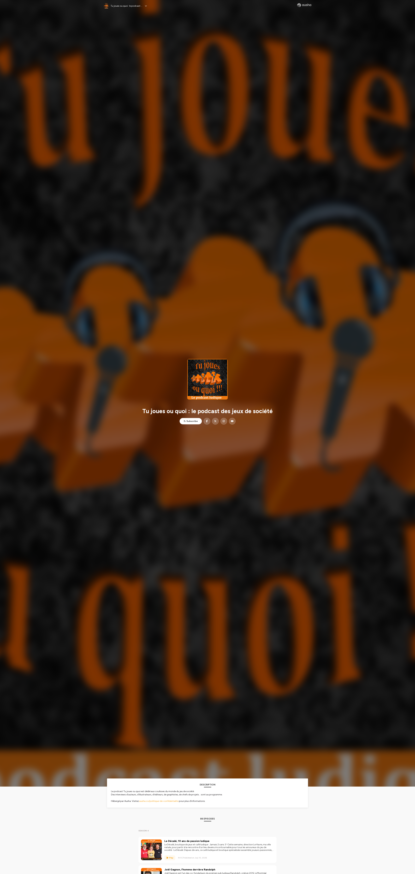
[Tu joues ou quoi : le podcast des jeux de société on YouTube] (232, 421)
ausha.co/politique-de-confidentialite (158, 801)
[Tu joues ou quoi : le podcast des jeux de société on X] (215, 421)
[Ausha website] (304, 5)
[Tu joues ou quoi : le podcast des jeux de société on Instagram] (223, 421)
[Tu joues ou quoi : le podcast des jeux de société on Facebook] (207, 421)
